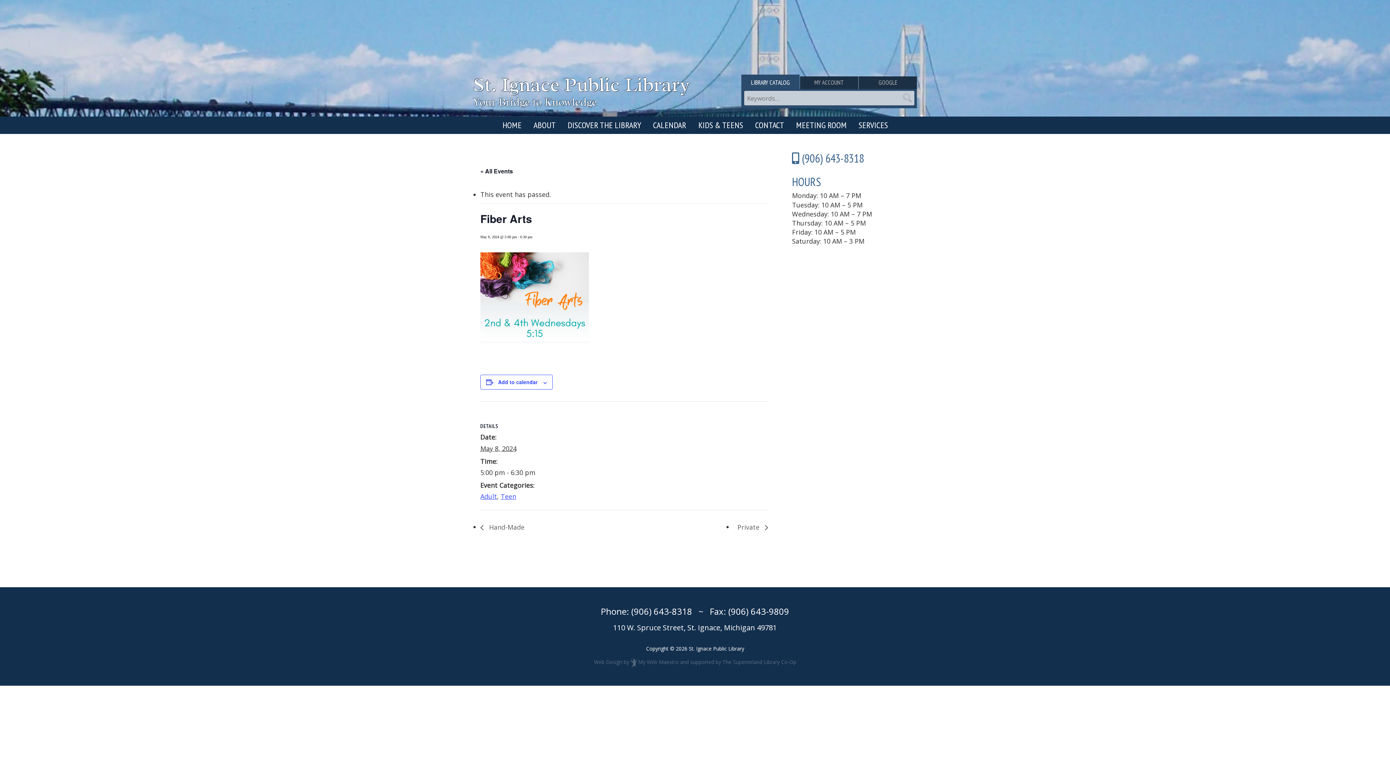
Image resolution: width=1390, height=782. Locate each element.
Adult (488, 496)
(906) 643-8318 (661, 611)
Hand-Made (506, 527)
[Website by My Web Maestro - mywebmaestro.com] (634, 662)
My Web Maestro (658, 662)
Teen (508, 496)
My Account (829, 83)
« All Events (496, 171)
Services (873, 125)
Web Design (608, 662)
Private (749, 527)
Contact (769, 125)
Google (888, 83)
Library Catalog (770, 83)
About (545, 125)
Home (512, 125)
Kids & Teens (720, 125)
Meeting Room (821, 125)
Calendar (669, 125)
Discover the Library (604, 125)
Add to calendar (518, 382)
